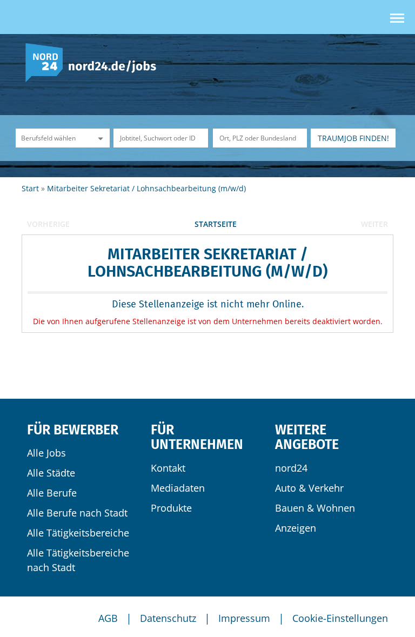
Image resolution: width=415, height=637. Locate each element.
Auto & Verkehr (309, 487)
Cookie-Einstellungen (340, 618)
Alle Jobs (46, 452)
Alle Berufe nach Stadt (77, 512)
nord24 (291, 467)
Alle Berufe (52, 492)
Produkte (171, 507)
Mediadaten (178, 487)
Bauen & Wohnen (315, 507)
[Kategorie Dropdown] (99, 138)
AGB (108, 618)
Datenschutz (168, 618)
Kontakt (168, 467)
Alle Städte (51, 472)
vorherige (48, 224)
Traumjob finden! (353, 138)
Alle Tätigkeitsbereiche (78, 532)
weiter (374, 224)
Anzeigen (295, 527)
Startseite (216, 224)
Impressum (244, 618)
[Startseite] (95, 62)
